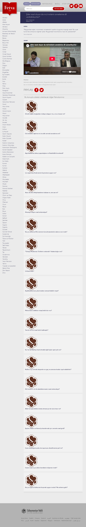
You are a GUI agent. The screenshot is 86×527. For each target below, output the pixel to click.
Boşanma (6, 40)
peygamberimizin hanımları (64, 82)
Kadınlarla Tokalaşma (10, 147)
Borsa (4, 38)
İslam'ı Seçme (7, 134)
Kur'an (5, 166)
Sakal (4, 213)
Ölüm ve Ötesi (7, 195)
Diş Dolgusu (6, 61)
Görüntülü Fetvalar (9, 102)
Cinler (4, 52)
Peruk (4, 207)
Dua (4, 63)
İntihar (5, 129)
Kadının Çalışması (8, 143)
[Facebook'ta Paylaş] (36, 90)
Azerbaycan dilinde (57, 518)
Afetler (5, 22)
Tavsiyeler (6, 243)
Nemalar (5, 193)
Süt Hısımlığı (6, 236)
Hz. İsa (5, 120)
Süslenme (6, 234)
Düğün (5, 65)
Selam (5, 222)
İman (4, 127)
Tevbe (4, 248)
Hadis (4, 109)
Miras (4, 177)
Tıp (3, 252)
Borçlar (5, 36)
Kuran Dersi (24, 518)
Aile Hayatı (6, 24)
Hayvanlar (6, 115)
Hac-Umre (6, 106)
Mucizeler (6, 179)
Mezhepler (6, 175)
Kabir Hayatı (7, 136)
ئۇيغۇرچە (67, 518)
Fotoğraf (5, 90)
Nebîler (5, 191)
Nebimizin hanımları (38, 82)
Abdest (5, 17)
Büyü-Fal (5, 43)
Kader (4, 140)
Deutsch (43, 518)
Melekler (5, 172)
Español (37, 520)
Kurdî (31, 520)
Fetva (4, 84)
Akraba (5, 27)
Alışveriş (5, 29)
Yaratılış (5, 259)
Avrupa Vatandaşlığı (9, 31)
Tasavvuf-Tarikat (8, 238)
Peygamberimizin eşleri (50, 82)
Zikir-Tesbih (6, 270)
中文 (22, 520)
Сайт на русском (75, 518)
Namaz (5, 186)
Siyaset (5, 229)
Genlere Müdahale (9, 95)
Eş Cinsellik (6, 74)
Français (37, 518)
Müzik (4, 184)
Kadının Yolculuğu (8, 145)
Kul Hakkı (5, 161)
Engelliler (6, 72)
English (31, 518)
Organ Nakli (7, 197)
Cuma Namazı (7, 58)
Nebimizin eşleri (28, 82)
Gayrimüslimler (7, 93)
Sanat (4, 216)
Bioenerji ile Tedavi (9, 33)
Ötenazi (5, 202)
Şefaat (5, 218)
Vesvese (5, 257)
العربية (49, 518)
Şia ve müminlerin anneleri (31, 84)
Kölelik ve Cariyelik (9, 156)
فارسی (27, 520)
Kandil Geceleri (8, 150)
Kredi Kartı (6, 159)
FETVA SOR (35, 4)
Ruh (4, 209)
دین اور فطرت (76, 520)
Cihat (4, 49)
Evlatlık (5, 77)
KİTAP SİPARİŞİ (67, 4)
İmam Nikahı (7, 125)
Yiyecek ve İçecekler (9, 266)
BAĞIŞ (57, 4)
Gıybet (5, 99)
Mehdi (5, 170)
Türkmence (57, 520)
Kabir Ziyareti (7, 138)
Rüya (4, 211)
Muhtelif (5, 181)
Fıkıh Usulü (6, 88)
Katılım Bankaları (8, 152)
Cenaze (5, 45)
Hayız (4, 113)
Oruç (4, 200)
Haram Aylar (7, 111)
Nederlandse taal (66, 520)
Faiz (4, 81)
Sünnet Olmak (7, 232)
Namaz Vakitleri (8, 188)
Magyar (50, 520)
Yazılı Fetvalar (7, 261)
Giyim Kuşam (7, 97)
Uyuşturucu (6, 254)
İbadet (5, 122)
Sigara (5, 225)
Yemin (4, 263)
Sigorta (5, 227)
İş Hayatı (5, 131)
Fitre (4, 86)
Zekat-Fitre (6, 268)
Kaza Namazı (7, 154)
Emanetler (6, 70)
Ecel (4, 68)
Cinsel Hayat (7, 54)
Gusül (4, 104)
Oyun (4, 204)
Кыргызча (43, 520)
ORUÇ (26, 4)
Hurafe (5, 118)
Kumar (5, 163)
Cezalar (5, 47)
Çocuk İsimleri (7, 56)
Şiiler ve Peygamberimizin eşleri (47, 84)
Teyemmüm (6, 250)
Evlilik (4, 79)
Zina (4, 273)
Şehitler (5, 220)
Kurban (5, 168)
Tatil (4, 241)
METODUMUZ (47, 4)
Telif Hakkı (6, 245)
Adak (4, 20)
